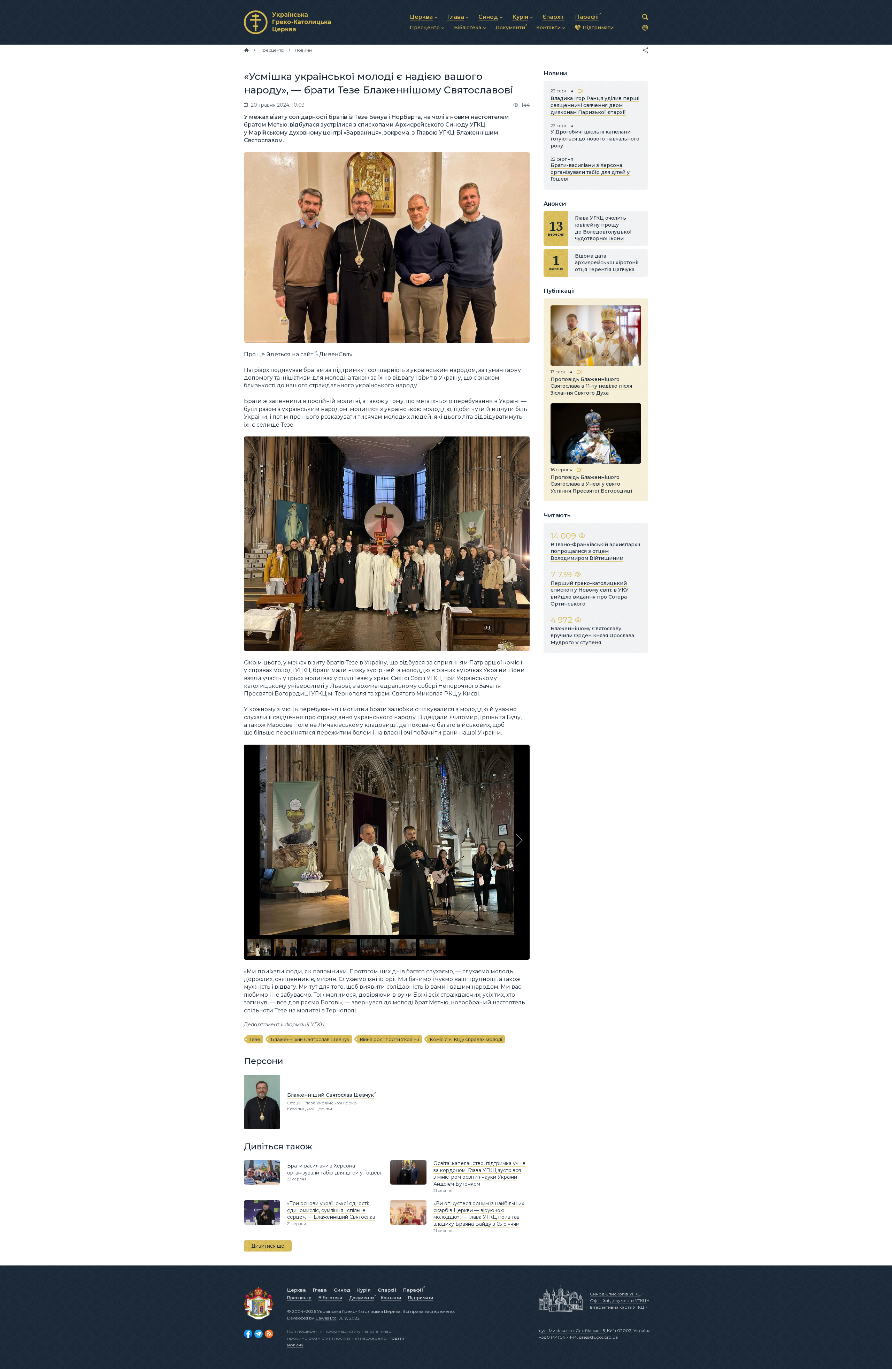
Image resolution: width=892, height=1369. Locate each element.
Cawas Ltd (326, 1318)
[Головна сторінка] (246, 50)
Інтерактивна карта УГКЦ (617, 1307)
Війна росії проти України (389, 1039)
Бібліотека (330, 1297)
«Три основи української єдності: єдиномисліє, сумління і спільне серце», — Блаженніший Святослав (331, 1210)
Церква (296, 1290)
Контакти (391, 1297)
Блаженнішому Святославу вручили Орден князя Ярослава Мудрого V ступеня (592, 635)
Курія (364, 1290)
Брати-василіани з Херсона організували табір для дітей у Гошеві (334, 1169)
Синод (342, 1290)
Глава (320, 1290)
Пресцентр (299, 1297)
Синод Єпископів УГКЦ (615, 1293)
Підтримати (420, 1297)
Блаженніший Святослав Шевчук (310, 1039)
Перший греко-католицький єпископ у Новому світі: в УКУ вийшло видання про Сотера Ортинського (590, 593)
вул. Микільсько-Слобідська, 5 (572, 1330)
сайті (307, 354)
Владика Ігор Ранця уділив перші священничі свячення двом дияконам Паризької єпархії (595, 105)
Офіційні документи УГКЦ (618, 1300)
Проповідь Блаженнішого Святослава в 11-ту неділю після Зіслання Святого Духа (591, 386)
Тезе (254, 1039)
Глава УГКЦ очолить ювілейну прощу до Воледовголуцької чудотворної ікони (603, 228)
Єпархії (387, 1290)
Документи (361, 1297)
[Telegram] (258, 1334)
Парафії (413, 1290)
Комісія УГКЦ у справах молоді (466, 1039)
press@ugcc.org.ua (598, 1337)
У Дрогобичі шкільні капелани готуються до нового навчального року (595, 139)
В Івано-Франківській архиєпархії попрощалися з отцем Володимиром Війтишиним (595, 551)
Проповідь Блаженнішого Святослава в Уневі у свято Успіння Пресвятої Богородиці (591, 484)
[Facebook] (248, 1334)
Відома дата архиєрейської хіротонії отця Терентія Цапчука (607, 263)
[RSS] (269, 1334)
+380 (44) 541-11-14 (558, 1337)
